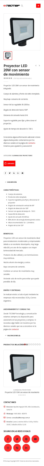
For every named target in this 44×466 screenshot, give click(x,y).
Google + (18, 173)
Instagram (8, 448)
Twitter (17, 439)
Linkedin (26, 448)
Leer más (10, 163)
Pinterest (26, 439)
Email (22, 173)
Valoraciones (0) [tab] (13, 335)
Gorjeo (9, 173)
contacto (31, 143)
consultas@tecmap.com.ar (21, 418)
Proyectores (27, 155)
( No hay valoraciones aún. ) (22, 78)
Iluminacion (17, 155)
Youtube (35, 439)
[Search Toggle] (22, 5)
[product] (22, 368)
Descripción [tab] (12, 182)
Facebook (5, 173)
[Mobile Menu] (38, 6)
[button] (21, 344)
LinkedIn (14, 173)
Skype (17, 448)
